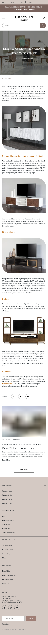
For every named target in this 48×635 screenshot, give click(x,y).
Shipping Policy (7, 524)
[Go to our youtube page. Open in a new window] (16, 607)
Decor (4, 2)
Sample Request (7, 554)
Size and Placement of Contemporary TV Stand (22, 156)
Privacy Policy (6, 528)
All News (8, 79)
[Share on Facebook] (20, 396)
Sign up (30, 618)
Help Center (6, 565)
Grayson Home (7, 384)
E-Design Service (7, 550)
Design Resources (8, 540)
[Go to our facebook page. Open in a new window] (4, 607)
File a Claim (6, 571)
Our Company (7, 485)
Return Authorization (9, 575)
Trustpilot (5, 624)
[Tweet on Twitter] (27, 396)
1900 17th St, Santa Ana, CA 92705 (12, 602)
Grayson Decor (7, 503)
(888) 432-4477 (11, 596)
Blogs (4, 558)
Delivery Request (7, 579)
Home (12, 2)
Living (21, 2)
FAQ (3, 516)
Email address (8, 618)
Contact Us (5, 583)
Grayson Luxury (7, 499)
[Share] (13, 396)
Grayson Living (7, 495)
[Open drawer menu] (3, 18)
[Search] (43, 25)
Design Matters (8, 232)
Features (5, 299)
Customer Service (8, 510)
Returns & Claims (8, 520)
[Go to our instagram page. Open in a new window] (10, 607)
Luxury (30, 2)
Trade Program (7, 546)
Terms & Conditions (8, 532)
